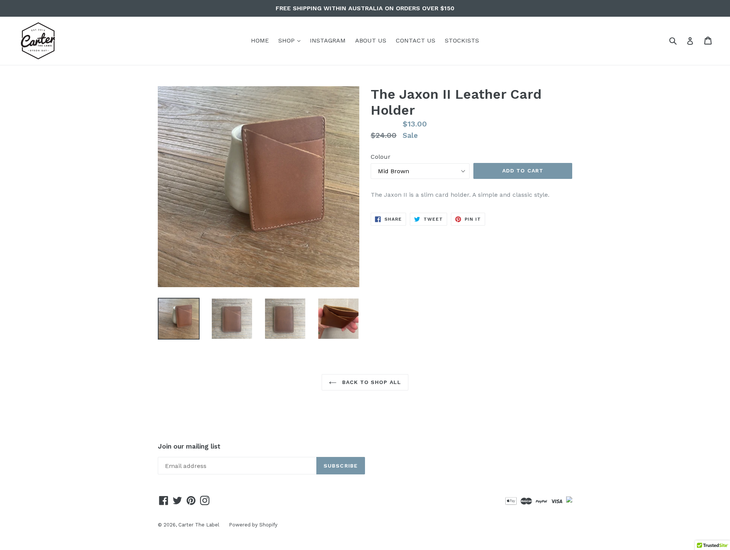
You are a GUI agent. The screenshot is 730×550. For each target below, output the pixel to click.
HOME (260, 40)
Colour (380, 156)
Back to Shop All (370, 382)
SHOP (291, 40)
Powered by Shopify (253, 525)
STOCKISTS (462, 40)
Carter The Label (198, 525)
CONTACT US (415, 40)
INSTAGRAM (328, 40)
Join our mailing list (189, 446)
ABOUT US (370, 40)
